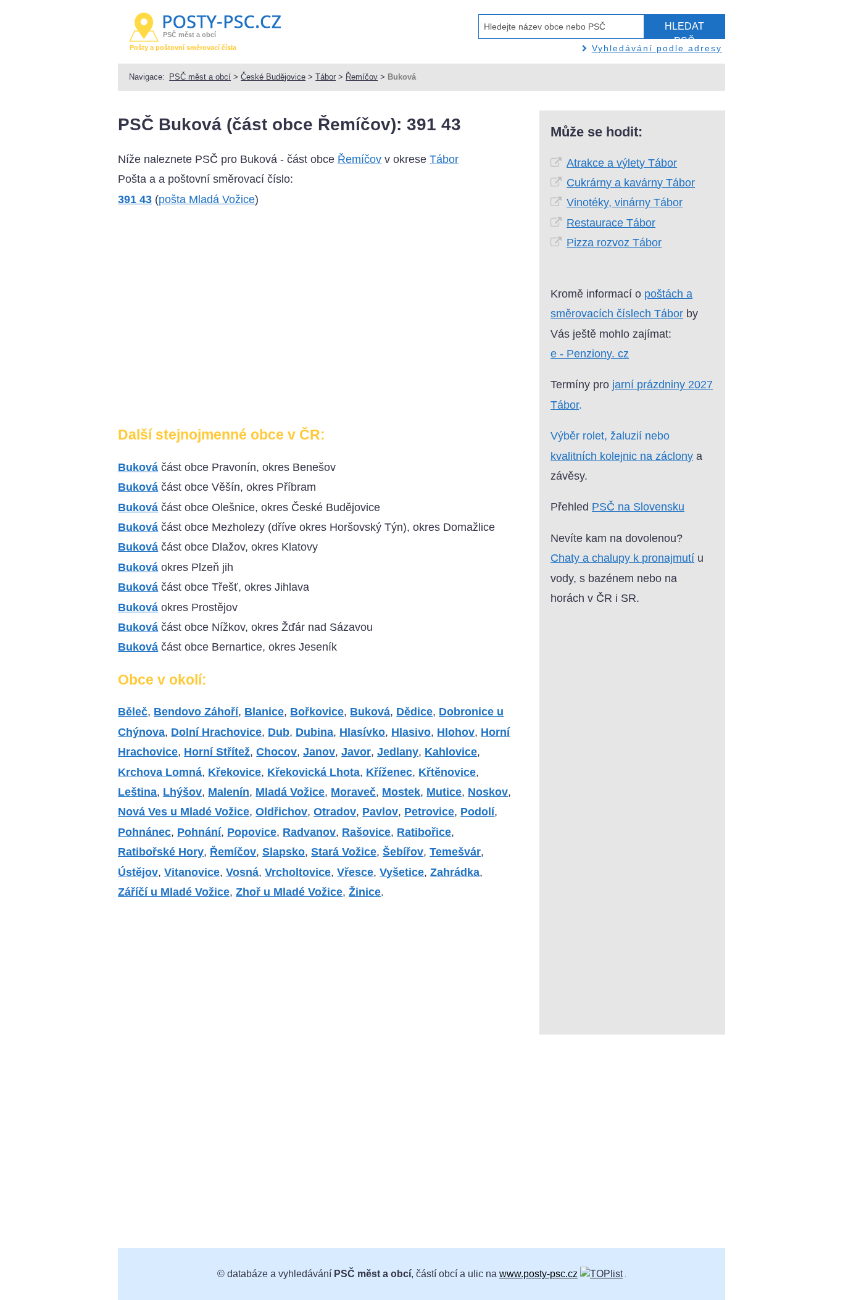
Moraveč (353, 792)
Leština (137, 792)
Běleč (132, 712)
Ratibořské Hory (161, 852)
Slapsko (283, 852)
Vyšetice (402, 872)
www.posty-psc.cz (538, 1274)
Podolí (477, 812)
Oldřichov (281, 812)
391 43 (135, 199)
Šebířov (403, 852)
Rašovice (366, 832)
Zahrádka (455, 872)
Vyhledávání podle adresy (657, 48)
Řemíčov (362, 76)
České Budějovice (273, 76)
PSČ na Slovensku (638, 507)
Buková (138, 467)
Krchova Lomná (160, 772)
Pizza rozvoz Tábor (614, 242)
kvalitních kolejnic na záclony (621, 456)
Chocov (276, 752)
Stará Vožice (343, 852)
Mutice (444, 792)
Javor (356, 752)
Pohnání (199, 832)
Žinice (365, 892)
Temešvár (455, 852)
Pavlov (380, 812)
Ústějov (138, 872)
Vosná (242, 872)
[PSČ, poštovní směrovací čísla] (601, 1274)
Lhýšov (182, 792)
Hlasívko (362, 732)
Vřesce (355, 872)
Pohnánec (144, 832)
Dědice (414, 712)
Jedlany (397, 752)
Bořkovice (317, 712)
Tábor (325, 76)
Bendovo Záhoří (196, 712)
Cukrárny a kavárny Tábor (631, 183)
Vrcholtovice (298, 872)
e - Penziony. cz (589, 354)
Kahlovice (451, 752)
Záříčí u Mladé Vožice (174, 892)
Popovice (251, 832)
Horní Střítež (217, 752)
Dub (278, 732)
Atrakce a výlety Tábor (622, 163)
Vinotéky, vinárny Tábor (625, 202)
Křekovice (234, 772)
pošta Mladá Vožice (207, 199)
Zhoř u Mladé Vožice (289, 892)
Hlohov (456, 732)
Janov (319, 752)
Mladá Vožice (290, 792)
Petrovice (429, 812)
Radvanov (309, 832)
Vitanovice (192, 872)
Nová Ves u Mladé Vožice (183, 812)
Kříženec (389, 772)
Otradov (335, 812)
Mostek (401, 792)
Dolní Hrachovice (216, 732)
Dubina (314, 732)
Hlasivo (411, 732)
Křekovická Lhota (313, 772)
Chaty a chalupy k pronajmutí (622, 558)
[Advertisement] (221, 321)
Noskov (488, 792)
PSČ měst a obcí (200, 76)
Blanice (264, 712)
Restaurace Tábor (611, 223)
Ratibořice (424, 832)
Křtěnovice (447, 772)
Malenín (228, 792)
